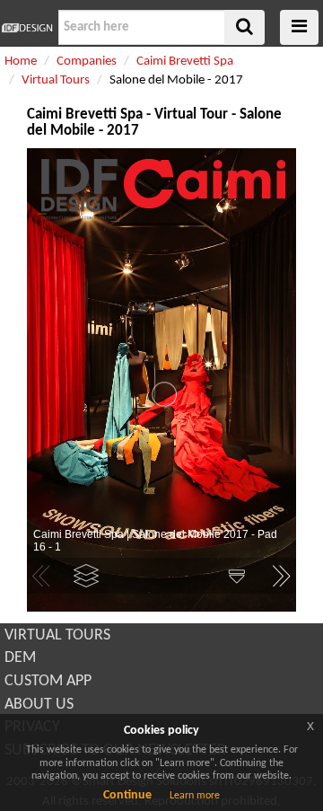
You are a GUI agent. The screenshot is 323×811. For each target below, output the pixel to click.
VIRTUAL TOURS (57, 635)
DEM (20, 657)
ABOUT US (39, 704)
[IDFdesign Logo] (27, 28)
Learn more (195, 795)
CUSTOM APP (48, 681)
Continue (127, 795)
